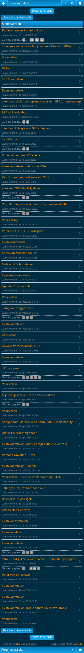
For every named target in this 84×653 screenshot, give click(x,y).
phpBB (16, 644)
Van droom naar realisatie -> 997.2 (25, 177)
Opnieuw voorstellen (16, 275)
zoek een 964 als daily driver (21, 188)
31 (31, 40)
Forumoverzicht (12, 649)
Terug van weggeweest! (18, 308)
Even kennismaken (15, 521)
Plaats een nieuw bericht (17, 17)
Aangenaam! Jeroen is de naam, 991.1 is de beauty (37, 422)
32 (37, 40)
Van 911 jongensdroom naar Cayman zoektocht (34, 204)
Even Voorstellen (13, 242)
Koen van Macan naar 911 (20, 253)
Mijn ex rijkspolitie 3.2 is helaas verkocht (29, 395)
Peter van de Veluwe (16, 574)
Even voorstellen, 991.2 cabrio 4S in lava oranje (34, 608)
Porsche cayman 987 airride (21, 155)
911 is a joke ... (12, 368)
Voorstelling (10, 220)
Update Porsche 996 (16, 286)
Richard (7, 68)
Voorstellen (9, 57)
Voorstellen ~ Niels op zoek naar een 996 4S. (32, 477)
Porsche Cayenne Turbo (18, 454)
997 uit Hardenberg (15, 112)
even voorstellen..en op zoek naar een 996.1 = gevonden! (41, 101)
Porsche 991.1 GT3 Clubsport (22, 231)
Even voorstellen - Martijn (19, 465)
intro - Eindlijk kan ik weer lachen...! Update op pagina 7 (40, 559)
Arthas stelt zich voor (16, 510)
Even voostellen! (13, 532)
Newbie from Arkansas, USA (21, 346)
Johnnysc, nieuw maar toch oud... (25, 488)
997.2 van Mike (12, 79)
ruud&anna (9, 139)
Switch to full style (42, 10)
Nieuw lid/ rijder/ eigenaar (19, 433)
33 (42, 40)
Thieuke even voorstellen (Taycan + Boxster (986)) (36, 46)
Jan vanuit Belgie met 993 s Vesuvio (26, 128)
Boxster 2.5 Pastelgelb (17, 499)
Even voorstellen (20, 3)
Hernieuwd (9, 335)
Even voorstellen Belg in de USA (24, 166)
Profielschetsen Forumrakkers (22, 30)
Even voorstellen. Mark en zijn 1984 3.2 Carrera (34, 444)
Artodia (78, 644)
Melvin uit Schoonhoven (18, 264)
